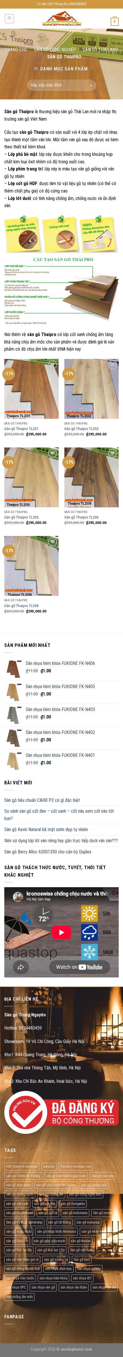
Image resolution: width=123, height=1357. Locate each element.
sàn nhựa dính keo (58, 1268)
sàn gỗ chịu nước (18, 1185)
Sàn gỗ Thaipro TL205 (21, 517)
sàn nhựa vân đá (104, 1287)
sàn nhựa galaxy (89, 1268)
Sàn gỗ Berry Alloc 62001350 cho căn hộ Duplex (47, 852)
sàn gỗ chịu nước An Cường (56, 1185)
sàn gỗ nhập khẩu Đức (98, 1231)
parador (49, 1166)
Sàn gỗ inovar (102, 1213)
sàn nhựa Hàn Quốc (20, 1278)
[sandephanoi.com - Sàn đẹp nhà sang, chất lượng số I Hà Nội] (61, 18)
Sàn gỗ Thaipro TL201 (21, 428)
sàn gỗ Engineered (19, 1213)
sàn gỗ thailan (81, 1241)
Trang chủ (16, 49)
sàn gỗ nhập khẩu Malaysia (56, 1231)
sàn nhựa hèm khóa (53, 1278)
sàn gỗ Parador (17, 1241)
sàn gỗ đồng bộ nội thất (23, 1268)
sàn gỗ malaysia (88, 1222)
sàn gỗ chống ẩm (51, 1194)
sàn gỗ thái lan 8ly (19, 1250)
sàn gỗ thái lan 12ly (51, 1250)
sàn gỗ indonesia (75, 1213)
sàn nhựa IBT (82, 1278)
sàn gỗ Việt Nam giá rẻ (22, 1259)
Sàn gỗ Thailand (100, 49)
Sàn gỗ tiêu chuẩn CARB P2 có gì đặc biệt (42, 800)
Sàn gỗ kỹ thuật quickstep (24, 1222)
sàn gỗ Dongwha (73, 1203)
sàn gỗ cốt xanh (17, 1203)
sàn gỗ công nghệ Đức (85, 1194)
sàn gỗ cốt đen (44, 1203)
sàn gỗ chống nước (19, 1194)
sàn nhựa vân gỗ (43, 1287)
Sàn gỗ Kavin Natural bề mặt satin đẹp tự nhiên (46, 829)
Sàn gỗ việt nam (81, 1250)
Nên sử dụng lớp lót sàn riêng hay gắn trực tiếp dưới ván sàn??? (61, 840)
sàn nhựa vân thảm (73, 1287)
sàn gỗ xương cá (56, 1259)
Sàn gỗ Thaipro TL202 (81, 428)
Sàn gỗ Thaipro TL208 (21, 605)
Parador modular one (75, 1166)
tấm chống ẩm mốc (19, 1297)
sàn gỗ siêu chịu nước (49, 1241)
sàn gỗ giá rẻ (47, 1213)
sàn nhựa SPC (16, 1287)
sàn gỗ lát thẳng (59, 1222)
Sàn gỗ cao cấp (103, 1176)
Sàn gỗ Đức (82, 1259)
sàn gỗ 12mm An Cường (23, 1176)
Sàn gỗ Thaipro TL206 (81, 517)
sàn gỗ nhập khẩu (18, 1231)
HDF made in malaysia (22, 1166)
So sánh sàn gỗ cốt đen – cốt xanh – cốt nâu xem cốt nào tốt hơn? (59, 814)
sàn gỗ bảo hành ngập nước (66, 1176)
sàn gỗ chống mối (94, 1185)
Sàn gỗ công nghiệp (55, 49)
